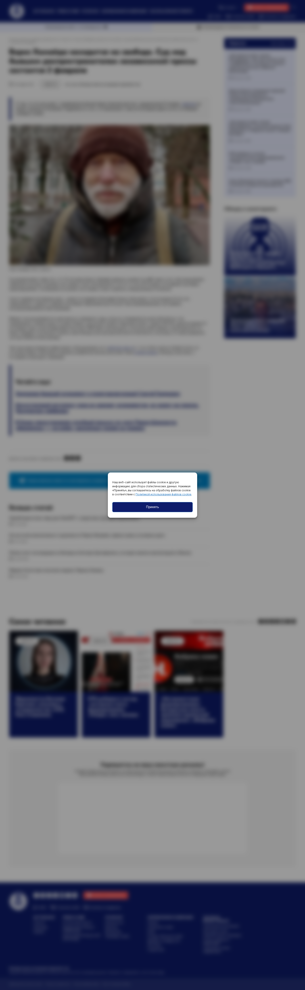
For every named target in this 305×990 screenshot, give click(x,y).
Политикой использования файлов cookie (163, 494)
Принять (152, 507)
